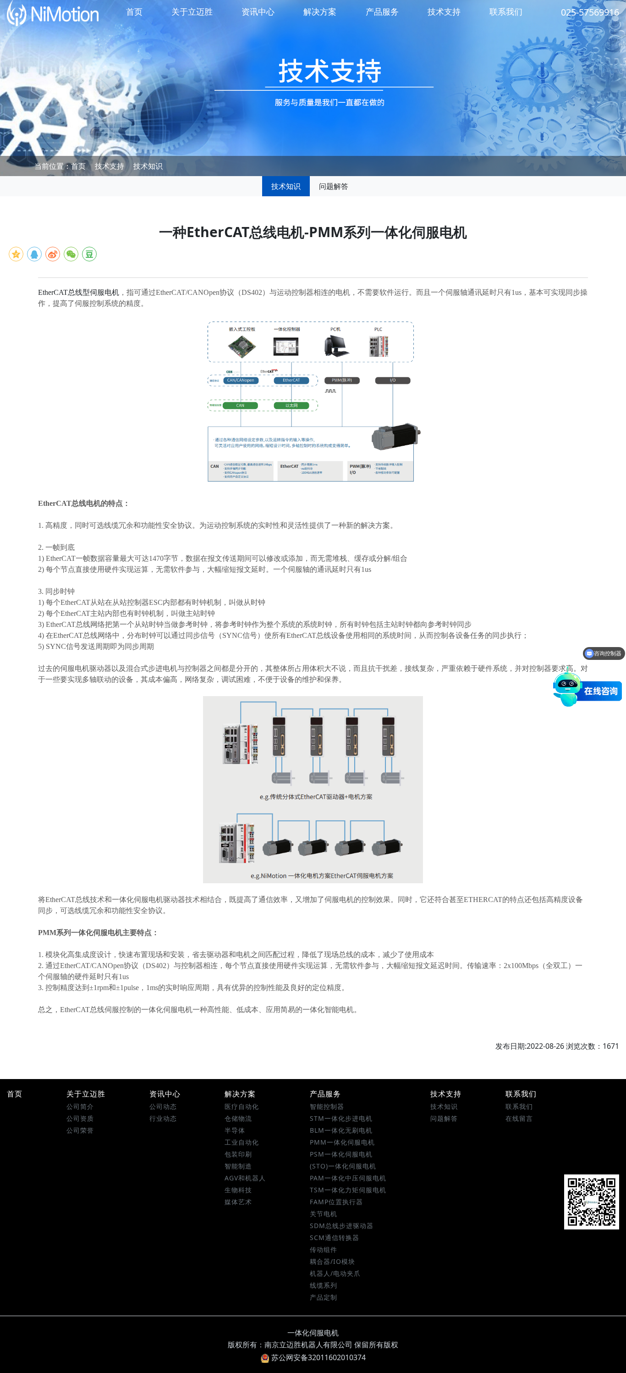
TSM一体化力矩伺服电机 (348, 1189)
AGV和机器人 (245, 1178)
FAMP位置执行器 (336, 1201)
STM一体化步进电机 (341, 1118)
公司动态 (163, 1106)
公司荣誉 (80, 1130)
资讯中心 (258, 11)
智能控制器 (327, 1106)
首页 (134, 11)
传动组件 (323, 1249)
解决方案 (319, 11)
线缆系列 (323, 1285)
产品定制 (323, 1297)
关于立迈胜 (192, 11)
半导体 (235, 1130)
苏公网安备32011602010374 (318, 1357)
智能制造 (238, 1166)
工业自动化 (242, 1142)
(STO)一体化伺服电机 (343, 1166)
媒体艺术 (238, 1201)
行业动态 (163, 1118)
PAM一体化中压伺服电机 (348, 1178)
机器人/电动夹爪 (335, 1273)
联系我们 (505, 11)
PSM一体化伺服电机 (341, 1154)
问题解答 (333, 186)
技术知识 (148, 166)
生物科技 (238, 1189)
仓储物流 (238, 1118)
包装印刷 (238, 1154)
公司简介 (80, 1106)
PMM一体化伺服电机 (342, 1142)
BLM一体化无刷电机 (341, 1130)
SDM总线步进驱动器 (341, 1225)
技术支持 (444, 11)
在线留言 (519, 1118)
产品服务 (382, 11)
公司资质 (80, 1118)
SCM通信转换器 (334, 1237)
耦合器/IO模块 (332, 1261)
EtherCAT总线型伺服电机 (78, 292)
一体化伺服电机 (313, 1333)
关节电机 (323, 1213)
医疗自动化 (242, 1106)
